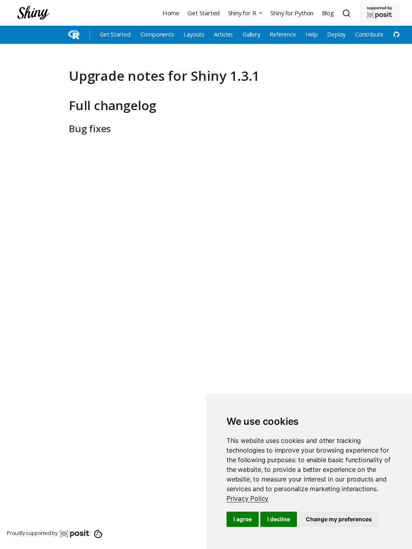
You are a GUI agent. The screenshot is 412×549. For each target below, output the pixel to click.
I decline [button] (278, 519)
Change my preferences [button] (339, 519)
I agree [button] (242, 519)
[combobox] (348, 12)
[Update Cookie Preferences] (98, 533)
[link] (247, 498)
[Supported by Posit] (380, 12)
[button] (245, 12)
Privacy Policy (247, 498)
